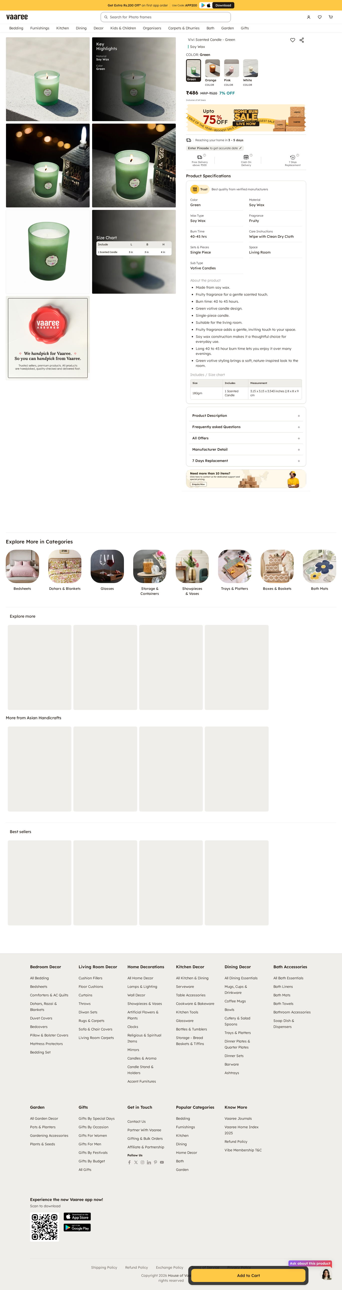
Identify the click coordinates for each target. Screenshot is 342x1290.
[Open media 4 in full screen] (134, 165)
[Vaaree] (17, 17)
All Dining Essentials (241, 978)
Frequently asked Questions (216, 427)
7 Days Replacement (210, 460)
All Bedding (39, 978)
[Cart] (330, 17)
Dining (81, 28)
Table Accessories (191, 995)
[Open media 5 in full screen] (48, 252)
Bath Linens (283, 986)
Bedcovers (39, 1026)
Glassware (185, 1020)
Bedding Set (40, 1052)
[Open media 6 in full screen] (134, 252)
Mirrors (133, 1049)
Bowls (229, 1009)
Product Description (209, 415)
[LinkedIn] (149, 1162)
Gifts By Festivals (93, 1152)
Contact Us (136, 1121)
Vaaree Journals (238, 1118)
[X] (136, 1162)
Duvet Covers (41, 1018)
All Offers (200, 438)
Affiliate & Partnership (145, 1147)
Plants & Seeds (42, 1144)
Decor (98, 28)
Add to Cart (248, 1275)
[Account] (308, 17)
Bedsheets (38, 986)
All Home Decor (140, 978)
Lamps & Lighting (142, 986)
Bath (210, 28)
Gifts (245, 28)
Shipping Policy (104, 1267)
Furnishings (39, 28)
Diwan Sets (88, 1012)
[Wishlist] (319, 17)
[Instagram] (142, 1162)
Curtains (85, 995)
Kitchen (62, 28)
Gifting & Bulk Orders (145, 1138)
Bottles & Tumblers (191, 1029)
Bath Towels (283, 1003)
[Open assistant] (326, 1274)
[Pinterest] (155, 1162)
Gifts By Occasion (93, 1127)
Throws (85, 1003)
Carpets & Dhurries (184, 28)
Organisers (152, 28)
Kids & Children (123, 28)
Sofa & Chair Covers (95, 1029)
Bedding (16, 28)
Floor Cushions (91, 986)
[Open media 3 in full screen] (48, 165)
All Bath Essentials (288, 978)
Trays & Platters (238, 1032)
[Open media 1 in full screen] (48, 79)
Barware (232, 1064)
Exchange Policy (169, 1267)
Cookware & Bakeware (195, 1003)
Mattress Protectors (46, 1043)
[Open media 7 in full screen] (48, 338)
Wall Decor (136, 995)
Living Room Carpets (96, 1037)
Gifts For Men (90, 1144)
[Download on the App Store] (77, 1217)
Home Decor (186, 1152)
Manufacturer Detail (210, 449)
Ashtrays (232, 1073)
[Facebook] (129, 1162)
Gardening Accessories (49, 1135)
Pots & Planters (43, 1127)
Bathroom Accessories (292, 1012)
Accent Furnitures (141, 1081)
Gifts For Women (93, 1135)
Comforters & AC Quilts (49, 995)
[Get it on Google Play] (77, 1228)
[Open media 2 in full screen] (134, 79)
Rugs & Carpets (91, 1020)
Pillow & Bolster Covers (49, 1035)
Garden (227, 28)
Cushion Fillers (90, 978)
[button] (199, 160)
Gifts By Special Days (97, 1118)
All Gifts (85, 1169)
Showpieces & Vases (144, 1003)
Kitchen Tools (187, 1012)
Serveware (185, 986)
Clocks (132, 1026)
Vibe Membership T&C (243, 1150)
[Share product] (301, 40)
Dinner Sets (234, 1056)
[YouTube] (162, 1162)
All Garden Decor (44, 1118)
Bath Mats (281, 995)
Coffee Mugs (235, 1001)
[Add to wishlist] (292, 40)
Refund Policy (236, 1141)
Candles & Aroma (141, 1058)
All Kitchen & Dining (192, 978)
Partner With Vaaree (144, 1130)
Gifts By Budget (92, 1161)
